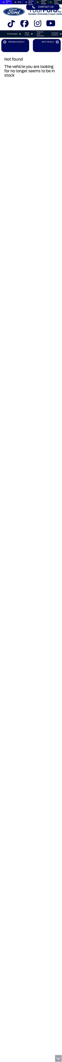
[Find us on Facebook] (24, 24)
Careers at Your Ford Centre (31, 2)
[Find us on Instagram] (37, 24)
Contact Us (46, 7)
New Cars (27, 34)
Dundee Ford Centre (44, 2)
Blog (19, 2)
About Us (8, 2)
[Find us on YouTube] (51, 24)
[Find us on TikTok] (11, 24)
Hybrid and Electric (40, 34)
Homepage (12, 34)
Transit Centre (54, 34)
